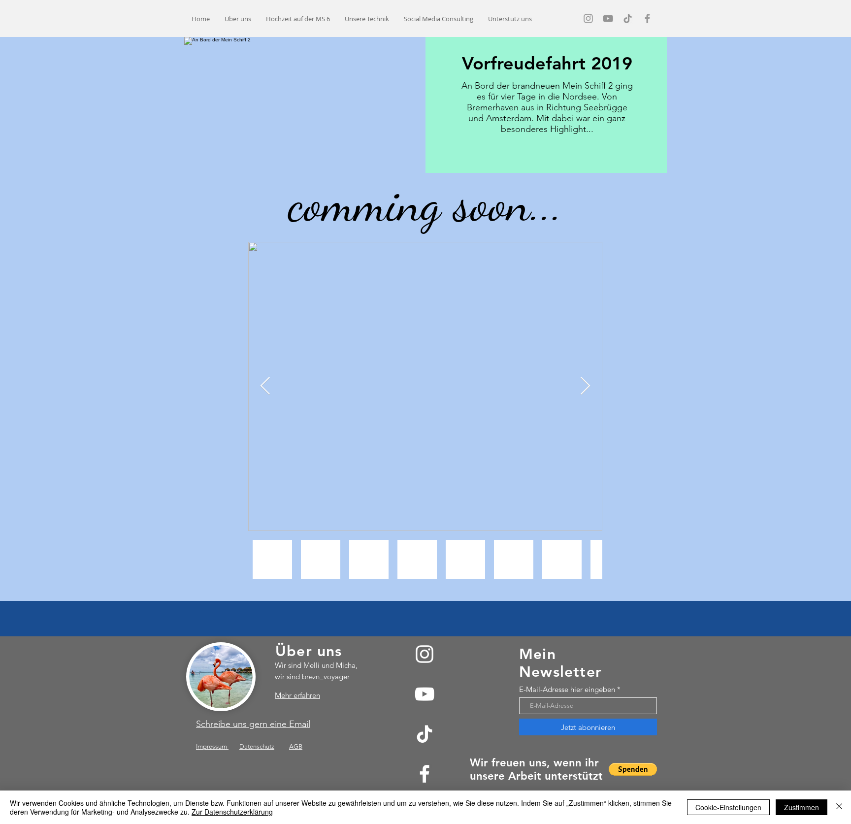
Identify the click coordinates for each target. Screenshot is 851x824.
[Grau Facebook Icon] (647, 18)
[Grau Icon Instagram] (588, 18)
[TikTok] (424, 734)
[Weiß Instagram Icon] (424, 654)
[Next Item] (585, 386)
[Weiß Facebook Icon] (424, 774)
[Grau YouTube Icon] (608, 18)
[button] (633, 769)
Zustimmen (801, 807)
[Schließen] (839, 807)
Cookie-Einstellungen (728, 807)
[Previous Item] (265, 386)
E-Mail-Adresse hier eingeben (567, 689)
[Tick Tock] (628, 18)
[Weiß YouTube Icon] (424, 694)
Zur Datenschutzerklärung (232, 812)
